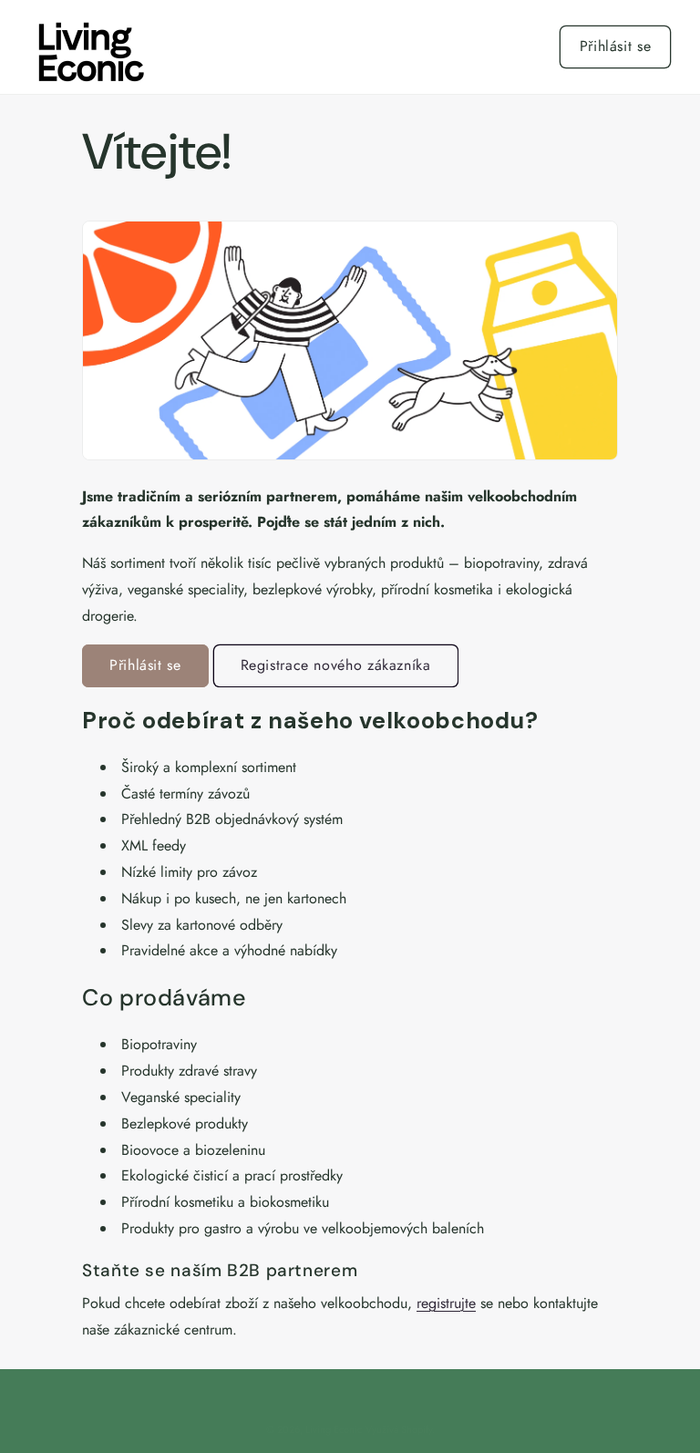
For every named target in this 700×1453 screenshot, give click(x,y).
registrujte (446, 1303)
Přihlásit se (616, 46)
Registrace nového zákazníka (336, 664)
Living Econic (333, 1429)
